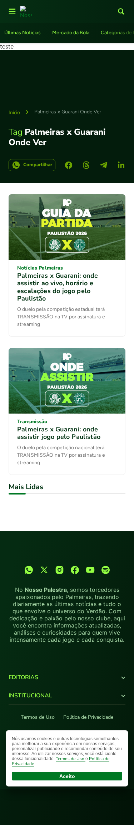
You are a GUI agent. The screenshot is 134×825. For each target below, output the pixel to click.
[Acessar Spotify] (105, 570)
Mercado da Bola (70, 33)
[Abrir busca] (121, 11)
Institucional (30, 696)
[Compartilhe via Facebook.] (68, 165)
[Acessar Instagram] (59, 570)
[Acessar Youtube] (90, 570)
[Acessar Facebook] (75, 570)
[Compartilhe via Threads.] (86, 165)
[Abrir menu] (12, 11)
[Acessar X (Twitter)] (44, 570)
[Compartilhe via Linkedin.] (121, 165)
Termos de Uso (38, 717)
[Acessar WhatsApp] (29, 570)
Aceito (67, 776)
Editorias (23, 677)
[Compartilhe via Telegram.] (103, 165)
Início (14, 112)
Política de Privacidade (88, 717)
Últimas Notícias (22, 33)
